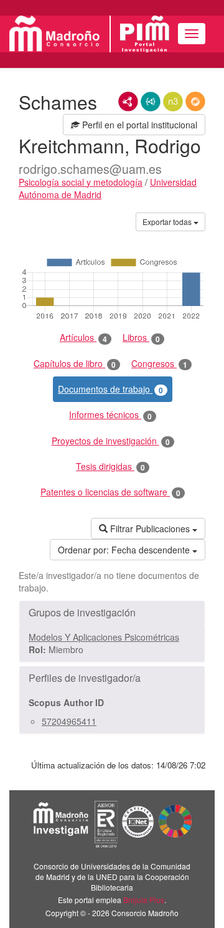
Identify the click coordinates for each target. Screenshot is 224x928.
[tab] (112, 612)
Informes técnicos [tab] (110, 414)
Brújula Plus (143, 899)
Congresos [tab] (159, 363)
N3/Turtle (173, 102)
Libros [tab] (141, 337)
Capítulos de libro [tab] (75, 363)
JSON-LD (151, 102)
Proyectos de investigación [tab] (111, 440)
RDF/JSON (195, 102)
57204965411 (69, 721)
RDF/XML (128, 102)
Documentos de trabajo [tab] (110, 389)
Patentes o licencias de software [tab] (110, 492)
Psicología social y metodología (80, 182)
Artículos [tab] (83, 337)
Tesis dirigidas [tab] (110, 466)
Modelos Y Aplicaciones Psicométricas (104, 637)
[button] (112, 612)
